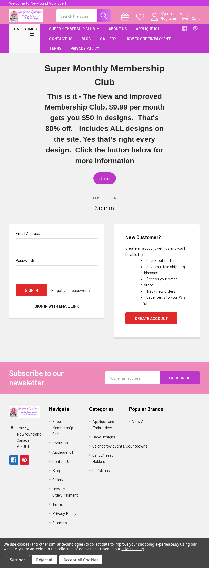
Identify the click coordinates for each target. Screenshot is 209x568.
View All (138, 421)
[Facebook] (184, 28)
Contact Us (60, 38)
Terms (55, 48)
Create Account (151, 318)
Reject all (44, 560)
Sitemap (59, 522)
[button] (104, 178)
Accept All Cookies (80, 560)
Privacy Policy (85, 48)
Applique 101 (147, 28)
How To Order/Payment (148, 38)
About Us (118, 28)
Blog (86, 38)
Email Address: (29, 233)
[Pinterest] (195, 28)
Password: (25, 260)
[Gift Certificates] (126, 17)
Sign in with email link (57, 306)
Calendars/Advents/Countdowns (120, 445)
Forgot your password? (71, 290)
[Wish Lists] (141, 17)
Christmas (101, 470)
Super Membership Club (72, 28)
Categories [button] (25, 29)
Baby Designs (103, 436)
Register (169, 18)
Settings (18, 560)
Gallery (108, 38)
